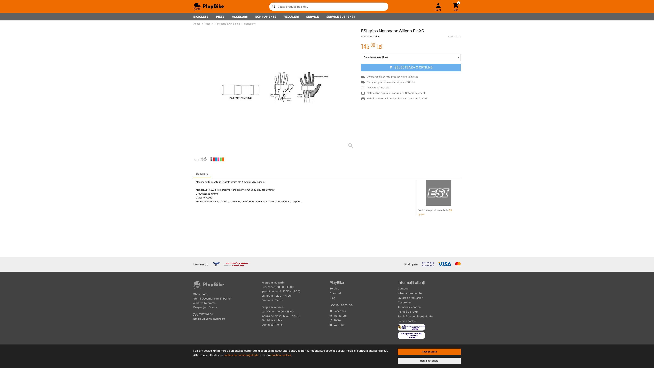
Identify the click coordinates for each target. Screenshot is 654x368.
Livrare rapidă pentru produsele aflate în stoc (392, 76)
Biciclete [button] (200, 16)
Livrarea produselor (410, 298)
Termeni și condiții (409, 307)
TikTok (336, 320)
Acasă (196, 23)
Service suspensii (340, 16)
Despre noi (404, 302)
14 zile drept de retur (378, 87)
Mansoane (250, 23)
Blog (332, 298)
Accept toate (429, 351)
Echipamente (265, 16)
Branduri (335, 293)
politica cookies (281, 355)
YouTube (338, 325)
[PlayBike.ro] (208, 6)
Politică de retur (408, 311)
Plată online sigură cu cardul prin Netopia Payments (396, 93)
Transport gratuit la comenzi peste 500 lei (391, 82)
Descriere (202, 173)
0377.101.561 (206, 314)
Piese (220, 16)
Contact (403, 288)
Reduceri (291, 16)
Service (312, 16)
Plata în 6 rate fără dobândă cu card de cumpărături (397, 98)
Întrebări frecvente (410, 293)
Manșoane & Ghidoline (227, 23)
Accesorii (240, 16)
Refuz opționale (429, 360)
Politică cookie (407, 321)
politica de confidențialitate (241, 355)
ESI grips (374, 36)
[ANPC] (411, 327)
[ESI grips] (438, 193)
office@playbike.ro (213, 318)
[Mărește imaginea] (273, 88)
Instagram (339, 315)
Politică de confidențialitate (415, 316)
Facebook (339, 311)
